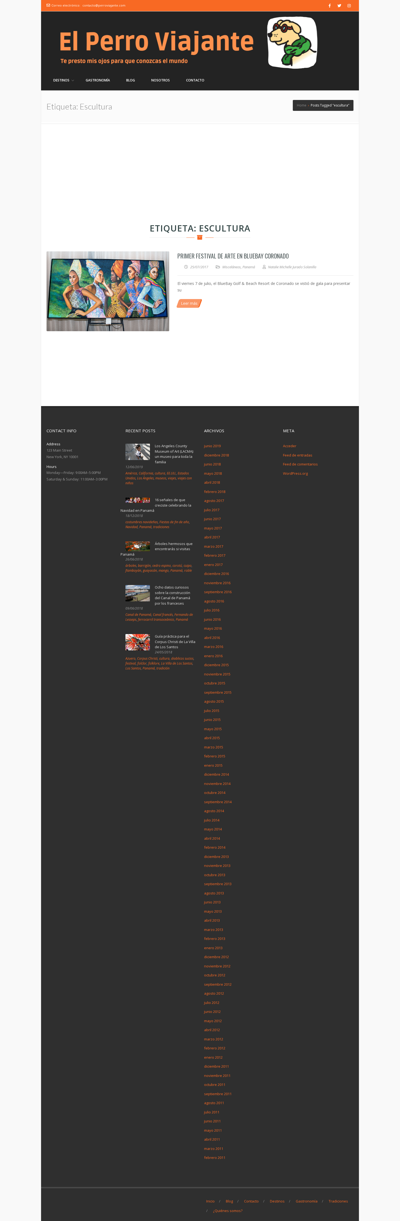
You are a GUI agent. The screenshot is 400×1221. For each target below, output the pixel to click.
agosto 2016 (214, 601)
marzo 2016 (213, 646)
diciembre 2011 (216, 1066)
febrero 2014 (214, 847)
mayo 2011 (213, 1130)
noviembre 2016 (217, 582)
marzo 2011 (213, 1148)
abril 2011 (212, 1139)
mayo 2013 (213, 911)
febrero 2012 (214, 1048)
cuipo (188, 565)
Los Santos (133, 668)
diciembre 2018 (216, 455)
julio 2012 (211, 1002)
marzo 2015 (213, 747)
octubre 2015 (214, 683)
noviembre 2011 (217, 1075)
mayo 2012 (213, 1020)
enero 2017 (213, 564)
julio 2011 (211, 1112)
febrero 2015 (214, 756)
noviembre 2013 (217, 865)
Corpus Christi (147, 658)
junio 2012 (212, 1011)
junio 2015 (212, 719)
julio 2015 (211, 710)
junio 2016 (212, 619)
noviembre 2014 (217, 783)
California (146, 473)
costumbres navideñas (141, 522)
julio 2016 (211, 610)
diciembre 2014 (216, 774)
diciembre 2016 (216, 573)
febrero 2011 (214, 1157)
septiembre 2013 (218, 883)
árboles (130, 565)
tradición (163, 668)
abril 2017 (212, 537)
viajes (172, 478)
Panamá (248, 266)
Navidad (131, 527)
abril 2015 (212, 737)
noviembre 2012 (217, 966)
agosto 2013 (214, 893)
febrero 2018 (214, 491)
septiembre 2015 (218, 692)
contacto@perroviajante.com (103, 5)
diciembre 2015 (216, 664)
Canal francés (163, 614)
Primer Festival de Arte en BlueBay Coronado (233, 255)
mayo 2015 (213, 728)
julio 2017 (211, 509)
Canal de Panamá (138, 614)
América (131, 473)
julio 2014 (211, 820)
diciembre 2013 (216, 856)
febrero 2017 (214, 555)
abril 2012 (212, 1029)
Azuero (130, 658)
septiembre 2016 (218, 591)
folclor (142, 663)
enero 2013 (213, 947)
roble (188, 570)
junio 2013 (212, 902)
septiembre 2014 (218, 801)
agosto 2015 (214, 701)
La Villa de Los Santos (176, 663)
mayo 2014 (213, 829)
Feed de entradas (297, 455)
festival (130, 663)
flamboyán (133, 570)
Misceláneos (231, 266)
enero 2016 (213, 655)
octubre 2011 (214, 1084)
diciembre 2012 (216, 956)
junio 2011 (212, 1121)
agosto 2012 (214, 993)
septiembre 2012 (218, 984)
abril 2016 (212, 637)
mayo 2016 (213, 628)
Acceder (289, 445)
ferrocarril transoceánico (156, 619)
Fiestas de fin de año (174, 522)
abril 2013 (212, 920)
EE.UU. (171, 473)
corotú (177, 565)
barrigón (144, 565)
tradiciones (161, 527)
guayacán (150, 570)
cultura (160, 473)
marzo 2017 (213, 546)
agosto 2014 (214, 810)
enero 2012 (213, 1057)
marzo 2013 (213, 929)
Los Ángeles (145, 478)
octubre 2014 (214, 792)
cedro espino (161, 565)
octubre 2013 (214, 874)
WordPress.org (295, 473)
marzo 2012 (213, 1039)
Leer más (189, 303)
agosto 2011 (214, 1102)
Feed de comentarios (300, 464)
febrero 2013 (214, 938)
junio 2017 (212, 518)
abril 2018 (212, 482)
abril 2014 (212, 838)
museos (160, 478)
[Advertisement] (200, 164)
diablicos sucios (182, 658)
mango (164, 570)
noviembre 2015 (217, 674)
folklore (153, 663)
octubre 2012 (214, 975)
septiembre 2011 (218, 1093)
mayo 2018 (213, 473)
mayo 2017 (213, 528)
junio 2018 (212, 464)
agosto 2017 (214, 500)
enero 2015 (213, 765)
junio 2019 (212, 445)
